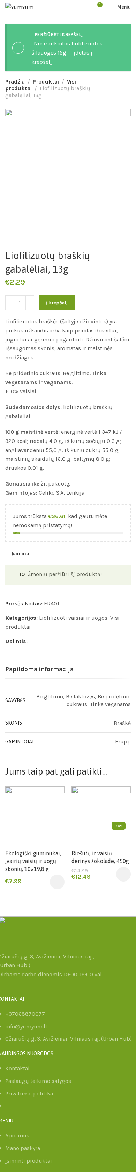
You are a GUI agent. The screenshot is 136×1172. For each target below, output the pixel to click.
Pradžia (15, 81)
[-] (9, 302)
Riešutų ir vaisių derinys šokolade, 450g (100, 857)
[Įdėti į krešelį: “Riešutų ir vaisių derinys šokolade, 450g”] (123, 874)
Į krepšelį (57, 302)
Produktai (46, 81)
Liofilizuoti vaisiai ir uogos (73, 617)
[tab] (39, 669)
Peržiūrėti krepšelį (59, 34)
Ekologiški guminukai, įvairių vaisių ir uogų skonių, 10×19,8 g (33, 861)
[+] (29, 302)
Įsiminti (20, 553)
